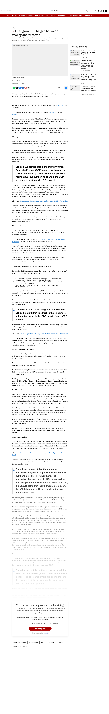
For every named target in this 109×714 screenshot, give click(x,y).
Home (9, 15)
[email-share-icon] (25, 88)
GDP (42, 642)
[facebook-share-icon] (19, 88)
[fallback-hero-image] (75, 53)
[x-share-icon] (16, 88)
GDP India (60, 642)
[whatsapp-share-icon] (14, 88)
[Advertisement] (54, 4)
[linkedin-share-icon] (22, 88)
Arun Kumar (16, 80)
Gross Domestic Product (20, 646)
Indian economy (33, 642)
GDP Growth (50, 642)
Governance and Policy (19, 642)
